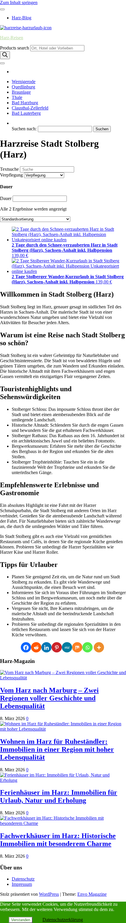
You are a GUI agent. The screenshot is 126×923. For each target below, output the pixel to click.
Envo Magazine (92, 894)
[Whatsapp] (87, 647)
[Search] (5, 55)
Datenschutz (23, 878)
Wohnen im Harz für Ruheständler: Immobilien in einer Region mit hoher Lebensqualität (57, 749)
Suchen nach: (24, 128)
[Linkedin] (46, 647)
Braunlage (21, 92)
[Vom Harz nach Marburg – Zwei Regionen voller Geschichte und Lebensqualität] (63, 677)
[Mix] (77, 647)
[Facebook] (26, 647)
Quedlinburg (23, 86)
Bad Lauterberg (26, 113)
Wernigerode (23, 81)
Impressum (22, 884)
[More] (99, 647)
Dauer (5, 198)
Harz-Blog (21, 17)
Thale (17, 97)
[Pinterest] (57, 647)
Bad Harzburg (25, 102)
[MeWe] (67, 647)
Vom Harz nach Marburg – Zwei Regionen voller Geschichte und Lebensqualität (49, 698)
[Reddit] (36, 647)
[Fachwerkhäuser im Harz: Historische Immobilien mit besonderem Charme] (63, 823)
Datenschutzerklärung (62, 919)
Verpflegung (11, 174)
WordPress (49, 894)
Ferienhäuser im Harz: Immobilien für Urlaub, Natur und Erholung (58, 796)
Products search (14, 47)
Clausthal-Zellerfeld (30, 107)
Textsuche (9, 169)
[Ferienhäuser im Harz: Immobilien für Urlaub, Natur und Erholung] (63, 780)
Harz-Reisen (11, 37)
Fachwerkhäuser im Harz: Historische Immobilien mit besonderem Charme (58, 839)
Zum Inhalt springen (19, 2)
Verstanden (20, 920)
